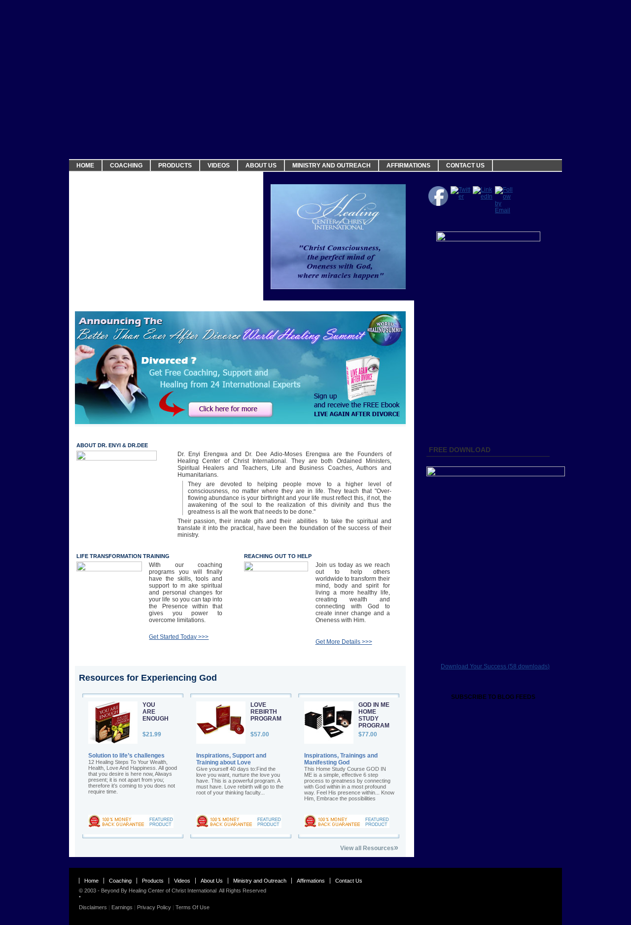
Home (85, 165)
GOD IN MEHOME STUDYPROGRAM (373, 715)
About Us (261, 165)
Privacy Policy (154, 907)
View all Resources (369, 847)
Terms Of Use (192, 907)
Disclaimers (93, 907)
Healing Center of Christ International (172, 890)
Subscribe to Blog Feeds (493, 697)
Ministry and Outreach (331, 165)
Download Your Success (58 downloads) (495, 666)
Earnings (122, 907)
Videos (219, 165)
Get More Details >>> (344, 641)
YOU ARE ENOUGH (155, 711)
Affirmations (408, 165)
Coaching (126, 165)
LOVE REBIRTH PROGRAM (265, 711)
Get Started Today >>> (179, 636)
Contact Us (465, 165)
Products (175, 165)
